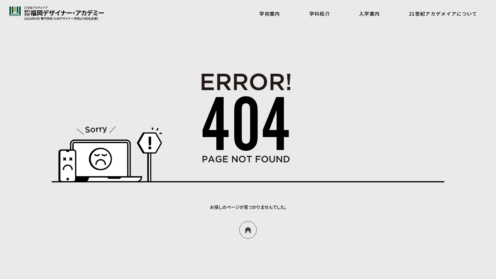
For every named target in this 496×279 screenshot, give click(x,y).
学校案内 (269, 13)
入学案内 (369, 13)
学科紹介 (319, 13)
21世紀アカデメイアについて (443, 13)
